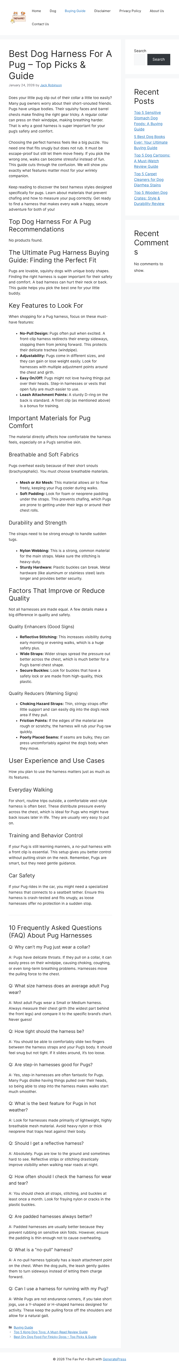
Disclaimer (102, 11)
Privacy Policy (130, 11)
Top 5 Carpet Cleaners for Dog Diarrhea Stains (149, 179)
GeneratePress (114, 1359)
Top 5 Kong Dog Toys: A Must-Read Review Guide (51, 1332)
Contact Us (40, 24)
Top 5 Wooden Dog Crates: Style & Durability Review (150, 198)
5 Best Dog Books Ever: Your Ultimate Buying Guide (151, 142)
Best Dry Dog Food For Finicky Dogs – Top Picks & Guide (55, 1337)
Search (140, 51)
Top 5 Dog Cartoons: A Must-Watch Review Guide (152, 161)
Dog (53, 11)
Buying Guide (75, 11)
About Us (157, 11)
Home (36, 11)
